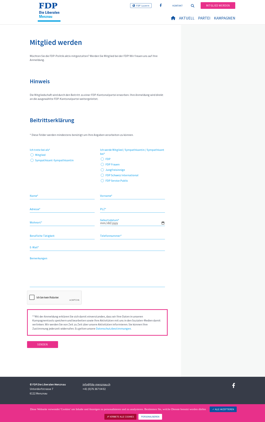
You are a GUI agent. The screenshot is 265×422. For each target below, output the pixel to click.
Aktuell (187, 18)
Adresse (35, 209)
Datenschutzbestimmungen (113, 328)
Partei (204, 18)
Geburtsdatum (109, 220)
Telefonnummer (111, 235)
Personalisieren (150, 416)
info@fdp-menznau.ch (96, 384)
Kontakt (178, 5)
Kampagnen (224, 18)
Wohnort (36, 222)
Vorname (106, 195)
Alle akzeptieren (224, 409)
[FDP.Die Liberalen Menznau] (50, 7)
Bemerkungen (38, 258)
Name (34, 195)
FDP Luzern (142, 5)
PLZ (103, 209)
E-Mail (34, 247)
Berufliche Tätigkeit (42, 235)
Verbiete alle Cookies (121, 416)
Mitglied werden (218, 5)
